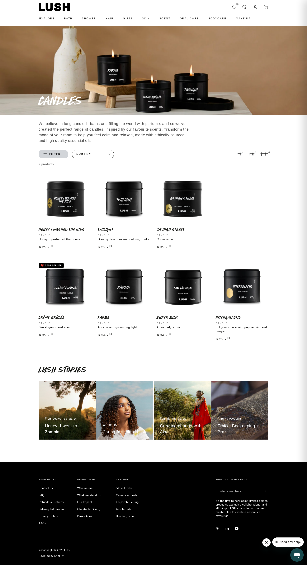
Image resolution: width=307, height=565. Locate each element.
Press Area (84, 516)
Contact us (46, 488)
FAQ (41, 495)
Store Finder (124, 488)
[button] (244, 7)
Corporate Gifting (127, 502)
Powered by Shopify (51, 556)
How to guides (125, 516)
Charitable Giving (88, 509)
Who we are (85, 488)
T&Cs (42, 523)
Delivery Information (52, 509)
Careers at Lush (126, 495)
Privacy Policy (48, 516)
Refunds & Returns (51, 502)
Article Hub (123, 509)
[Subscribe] (266, 491)
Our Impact (84, 502)
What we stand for (89, 495)
